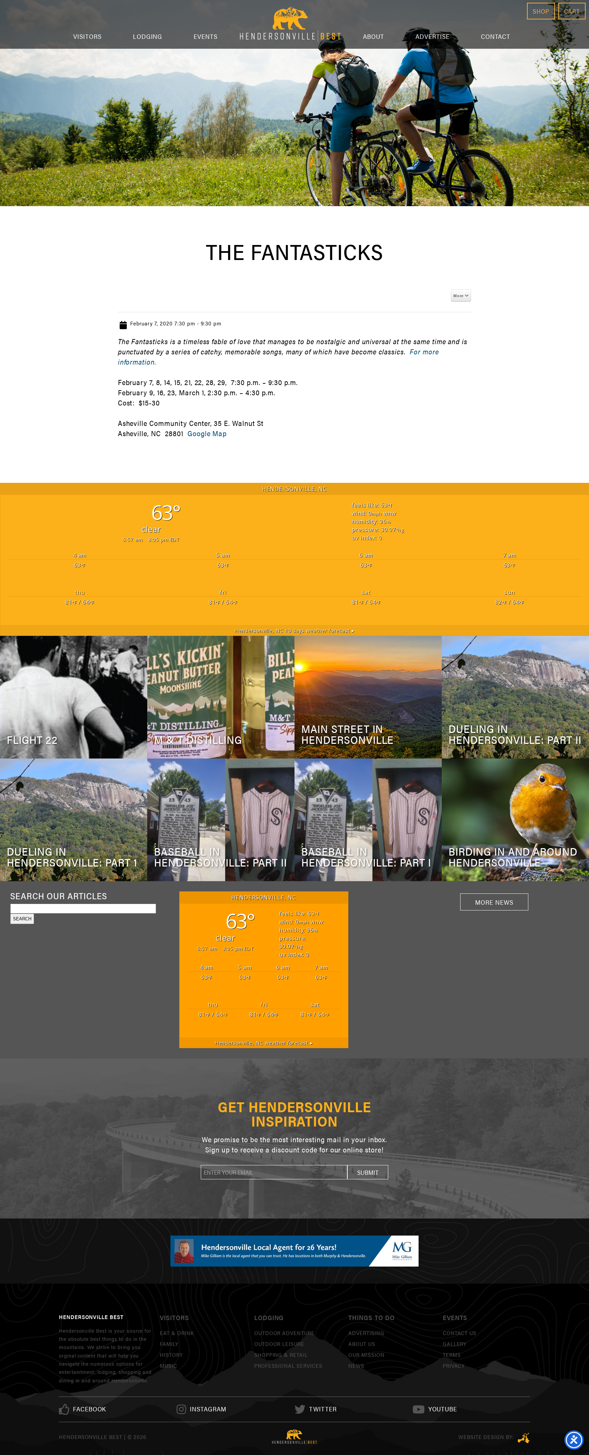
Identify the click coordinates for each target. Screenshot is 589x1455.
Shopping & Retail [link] (281, 1355)
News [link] (356, 1365)
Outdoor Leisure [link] (279, 1344)
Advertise (433, 36)
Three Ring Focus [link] (523, 1438)
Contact (496, 36)
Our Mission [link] (366, 1355)
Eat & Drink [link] (177, 1333)
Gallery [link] (455, 1344)
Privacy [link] (454, 1365)
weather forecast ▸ (264, 1043)
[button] (367, 1172)
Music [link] (168, 1365)
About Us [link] (361, 1344)
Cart (572, 11)
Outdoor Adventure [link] (284, 1333)
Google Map (207, 433)
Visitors (87, 36)
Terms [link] (452, 1355)
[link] (89, 1409)
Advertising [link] (366, 1333)
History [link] (171, 1355)
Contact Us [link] (460, 1333)
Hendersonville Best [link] (290, 24)
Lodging (148, 36)
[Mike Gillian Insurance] (294, 1251)
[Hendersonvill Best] (294, 1437)
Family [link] (169, 1344)
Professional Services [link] (288, 1365)
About (373, 36)
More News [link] (494, 902)
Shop (541, 11)
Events (205, 36)
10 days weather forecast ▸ (294, 630)
